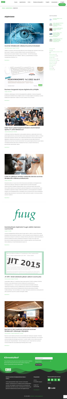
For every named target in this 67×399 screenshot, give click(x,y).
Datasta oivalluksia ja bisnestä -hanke (55, 51)
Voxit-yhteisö (51, 69)
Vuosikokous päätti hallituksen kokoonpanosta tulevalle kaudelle (58, 29)
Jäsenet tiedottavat (9, 131)
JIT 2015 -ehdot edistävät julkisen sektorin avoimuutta (23, 277)
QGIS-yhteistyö (51, 65)
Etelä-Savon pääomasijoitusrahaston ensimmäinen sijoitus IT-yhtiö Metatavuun (22, 129)
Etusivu (15, 2)
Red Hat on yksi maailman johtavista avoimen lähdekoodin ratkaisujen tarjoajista (20, 330)
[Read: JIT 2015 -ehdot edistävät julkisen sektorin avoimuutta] (24, 263)
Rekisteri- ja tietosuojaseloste (37, 396)
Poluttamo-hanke (52, 63)
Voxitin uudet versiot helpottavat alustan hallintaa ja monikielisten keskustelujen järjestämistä (58, 24)
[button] (29, 2)
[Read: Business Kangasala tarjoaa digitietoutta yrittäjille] (24, 77)
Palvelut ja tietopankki (38, 2)
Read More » (7, 60)
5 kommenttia (7, 279)
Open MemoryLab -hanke (10, 48)
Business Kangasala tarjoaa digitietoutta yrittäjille (22, 89)
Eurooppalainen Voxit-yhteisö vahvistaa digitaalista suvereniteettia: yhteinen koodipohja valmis (57, 40)
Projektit (47, 2)
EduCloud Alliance (52, 54)
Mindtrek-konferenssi (52, 58)
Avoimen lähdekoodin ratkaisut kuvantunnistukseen (22, 46)
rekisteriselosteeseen (46, 361)
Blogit (50, 50)
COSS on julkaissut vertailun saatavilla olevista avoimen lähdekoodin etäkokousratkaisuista (24, 177)
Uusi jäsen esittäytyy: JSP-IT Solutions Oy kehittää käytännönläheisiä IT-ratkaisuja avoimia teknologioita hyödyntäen (55, 34)
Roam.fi (50, 66)
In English (62, 2)
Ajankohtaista (23, 2)
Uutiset (6, 91)
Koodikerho (51, 57)
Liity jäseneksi (54, 2)
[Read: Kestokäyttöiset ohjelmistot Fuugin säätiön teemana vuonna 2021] (24, 214)
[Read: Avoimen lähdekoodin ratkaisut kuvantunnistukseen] (24, 33)
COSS (29, 2)
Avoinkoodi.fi (51, 48)
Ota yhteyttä (62, 4)
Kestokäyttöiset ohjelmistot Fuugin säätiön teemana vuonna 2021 (22, 228)
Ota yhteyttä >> (37, 389)
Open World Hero (52, 62)
